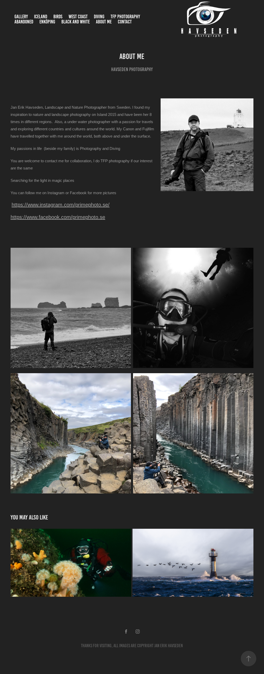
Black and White (75, 21)
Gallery (21, 16)
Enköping (47, 21)
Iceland (40, 16)
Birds (57, 16)
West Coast (78, 16)
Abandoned (23, 21)
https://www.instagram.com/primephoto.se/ (61, 205)
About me (104, 21)
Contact (125, 21)
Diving (99, 16)
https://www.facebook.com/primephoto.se (58, 217)
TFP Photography (125, 16)
